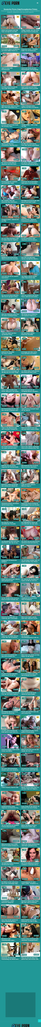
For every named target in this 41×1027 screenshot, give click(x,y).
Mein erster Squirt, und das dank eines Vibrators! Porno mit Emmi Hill (30, 617)
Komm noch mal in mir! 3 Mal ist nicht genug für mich (10, 580)
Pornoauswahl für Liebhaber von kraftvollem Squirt (9, 182)
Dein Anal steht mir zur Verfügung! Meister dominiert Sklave (29, 390)
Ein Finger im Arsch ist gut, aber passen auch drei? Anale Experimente (30, 201)
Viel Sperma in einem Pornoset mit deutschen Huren (10, 863)
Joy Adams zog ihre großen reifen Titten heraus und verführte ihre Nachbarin (29, 277)
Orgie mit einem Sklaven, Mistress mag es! (28, 485)
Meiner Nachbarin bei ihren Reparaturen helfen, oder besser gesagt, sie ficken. (29, 826)
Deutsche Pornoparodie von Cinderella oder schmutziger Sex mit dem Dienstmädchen (9, 617)
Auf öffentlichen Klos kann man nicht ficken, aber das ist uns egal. (10, 542)
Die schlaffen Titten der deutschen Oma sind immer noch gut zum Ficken (9, 201)
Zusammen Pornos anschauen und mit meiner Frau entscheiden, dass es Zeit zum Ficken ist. (10, 504)
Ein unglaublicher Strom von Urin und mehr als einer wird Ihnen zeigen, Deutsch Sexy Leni (29, 523)
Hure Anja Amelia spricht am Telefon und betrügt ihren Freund (9, 920)
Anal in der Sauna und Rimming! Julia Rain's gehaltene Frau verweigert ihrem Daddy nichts (30, 845)
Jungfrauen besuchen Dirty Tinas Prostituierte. (29, 598)
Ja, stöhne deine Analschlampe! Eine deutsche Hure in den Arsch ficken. (30, 371)
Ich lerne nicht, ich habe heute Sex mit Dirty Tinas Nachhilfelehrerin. (9, 125)
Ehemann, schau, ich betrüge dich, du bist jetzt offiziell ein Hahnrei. (9, 485)
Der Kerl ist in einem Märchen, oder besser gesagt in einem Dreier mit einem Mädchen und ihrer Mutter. (10, 296)
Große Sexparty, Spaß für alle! (9, 787)
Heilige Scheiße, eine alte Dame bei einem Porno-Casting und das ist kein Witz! (30, 31)
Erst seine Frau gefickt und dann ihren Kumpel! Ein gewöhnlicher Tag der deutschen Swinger (9, 655)
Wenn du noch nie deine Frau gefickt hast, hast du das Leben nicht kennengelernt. (30, 958)
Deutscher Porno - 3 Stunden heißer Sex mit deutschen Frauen (29, 50)
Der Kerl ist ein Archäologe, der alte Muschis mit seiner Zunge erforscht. (10, 371)
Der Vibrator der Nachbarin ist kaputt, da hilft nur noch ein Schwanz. (29, 580)
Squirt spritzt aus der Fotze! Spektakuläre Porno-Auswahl (29, 87)
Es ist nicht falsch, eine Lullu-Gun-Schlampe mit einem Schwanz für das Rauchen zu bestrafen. (29, 674)
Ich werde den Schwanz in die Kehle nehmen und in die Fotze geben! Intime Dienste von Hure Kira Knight (30, 769)
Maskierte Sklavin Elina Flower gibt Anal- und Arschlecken (30, 901)
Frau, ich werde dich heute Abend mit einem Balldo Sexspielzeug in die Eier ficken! (30, 693)
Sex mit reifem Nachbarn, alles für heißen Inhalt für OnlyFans (10, 239)
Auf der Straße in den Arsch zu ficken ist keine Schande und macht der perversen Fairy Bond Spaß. (10, 598)
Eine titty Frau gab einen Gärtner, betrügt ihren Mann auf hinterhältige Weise (30, 258)
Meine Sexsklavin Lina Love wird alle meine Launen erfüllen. (30, 428)
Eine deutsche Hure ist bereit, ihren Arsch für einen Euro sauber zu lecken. (29, 466)
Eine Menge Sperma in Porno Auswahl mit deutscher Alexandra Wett (9, 712)
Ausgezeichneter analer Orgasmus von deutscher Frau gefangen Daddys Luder (10, 807)
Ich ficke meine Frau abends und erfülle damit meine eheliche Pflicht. (9, 87)
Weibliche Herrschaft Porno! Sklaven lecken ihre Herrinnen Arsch (10, 258)
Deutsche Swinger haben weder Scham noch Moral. (10, 750)
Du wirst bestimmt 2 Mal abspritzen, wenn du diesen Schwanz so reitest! (29, 239)
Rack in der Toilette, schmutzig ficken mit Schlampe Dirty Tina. (30, 447)
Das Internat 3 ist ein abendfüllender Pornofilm (8, 523)
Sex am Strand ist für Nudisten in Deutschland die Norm (10, 826)
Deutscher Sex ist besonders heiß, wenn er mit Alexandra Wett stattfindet (29, 182)
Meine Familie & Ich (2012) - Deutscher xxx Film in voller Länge (29, 920)
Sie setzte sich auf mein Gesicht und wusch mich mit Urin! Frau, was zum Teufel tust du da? (30, 542)
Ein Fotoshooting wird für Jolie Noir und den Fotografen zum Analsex (10, 409)
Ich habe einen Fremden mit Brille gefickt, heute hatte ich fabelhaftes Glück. (9, 731)
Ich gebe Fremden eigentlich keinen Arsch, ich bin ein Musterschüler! (9, 674)
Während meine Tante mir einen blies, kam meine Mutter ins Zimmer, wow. (10, 106)
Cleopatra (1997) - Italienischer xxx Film (10, 220)
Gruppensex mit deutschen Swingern (9, 561)
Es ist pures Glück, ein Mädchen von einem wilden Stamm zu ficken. (10, 50)
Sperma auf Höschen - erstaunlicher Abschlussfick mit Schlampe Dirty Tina (10, 144)
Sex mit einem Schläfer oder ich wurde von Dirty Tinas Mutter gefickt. (30, 561)
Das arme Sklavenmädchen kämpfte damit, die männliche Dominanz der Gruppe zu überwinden (9, 769)
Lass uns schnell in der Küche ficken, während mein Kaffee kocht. (29, 296)
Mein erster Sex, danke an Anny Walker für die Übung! (30, 655)
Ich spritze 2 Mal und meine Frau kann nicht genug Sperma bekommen (30, 163)
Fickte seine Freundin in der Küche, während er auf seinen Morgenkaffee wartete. (9, 390)
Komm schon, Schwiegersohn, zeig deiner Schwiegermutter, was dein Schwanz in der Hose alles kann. (30, 939)
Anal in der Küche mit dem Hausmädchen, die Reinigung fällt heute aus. (29, 68)
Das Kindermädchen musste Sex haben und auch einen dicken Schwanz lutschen (9, 447)
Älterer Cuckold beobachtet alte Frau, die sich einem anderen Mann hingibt (10, 693)
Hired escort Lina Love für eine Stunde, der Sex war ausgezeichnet (30, 750)
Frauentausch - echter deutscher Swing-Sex (7, 901)
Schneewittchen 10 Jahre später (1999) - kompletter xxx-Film (30, 882)
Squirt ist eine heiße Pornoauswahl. (7, 68)
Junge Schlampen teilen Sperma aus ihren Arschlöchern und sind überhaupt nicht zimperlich (30, 106)
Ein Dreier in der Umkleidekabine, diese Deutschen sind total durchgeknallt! (7, 939)
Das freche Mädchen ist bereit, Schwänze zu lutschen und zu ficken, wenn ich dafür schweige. (30, 863)
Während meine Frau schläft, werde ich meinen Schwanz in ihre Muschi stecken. (9, 845)
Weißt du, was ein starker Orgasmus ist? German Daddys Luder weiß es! (10, 466)
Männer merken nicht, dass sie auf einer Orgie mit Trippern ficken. (30, 788)
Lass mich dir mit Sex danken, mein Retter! (10, 277)
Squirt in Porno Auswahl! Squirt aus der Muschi (30, 409)
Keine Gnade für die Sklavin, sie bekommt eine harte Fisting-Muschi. (30, 807)
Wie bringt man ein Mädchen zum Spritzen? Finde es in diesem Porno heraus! (29, 315)
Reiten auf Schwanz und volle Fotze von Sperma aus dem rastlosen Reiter (9, 31)
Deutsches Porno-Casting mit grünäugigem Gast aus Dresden (30, 504)
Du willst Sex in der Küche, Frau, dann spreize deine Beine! (30, 144)
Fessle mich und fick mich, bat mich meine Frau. (30, 712)
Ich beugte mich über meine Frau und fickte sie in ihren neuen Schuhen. (29, 352)
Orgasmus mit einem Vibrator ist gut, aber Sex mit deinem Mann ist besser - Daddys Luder (10, 636)
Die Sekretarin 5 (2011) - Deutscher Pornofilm (28, 333)
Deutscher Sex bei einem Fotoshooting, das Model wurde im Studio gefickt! (10, 958)
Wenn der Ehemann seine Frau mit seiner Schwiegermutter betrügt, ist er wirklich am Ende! (10, 315)
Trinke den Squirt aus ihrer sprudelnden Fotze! (8, 333)
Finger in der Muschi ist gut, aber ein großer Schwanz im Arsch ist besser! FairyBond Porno (9, 428)
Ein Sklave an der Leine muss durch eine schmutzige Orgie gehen (9, 882)
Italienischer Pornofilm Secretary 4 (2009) (7, 352)
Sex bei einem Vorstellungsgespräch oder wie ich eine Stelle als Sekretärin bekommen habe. (30, 636)
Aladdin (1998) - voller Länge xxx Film (29, 125)
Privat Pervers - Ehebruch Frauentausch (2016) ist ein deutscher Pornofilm (29, 220)
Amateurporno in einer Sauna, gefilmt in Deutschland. (29, 731)
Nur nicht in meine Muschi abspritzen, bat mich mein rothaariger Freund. (8, 163)
